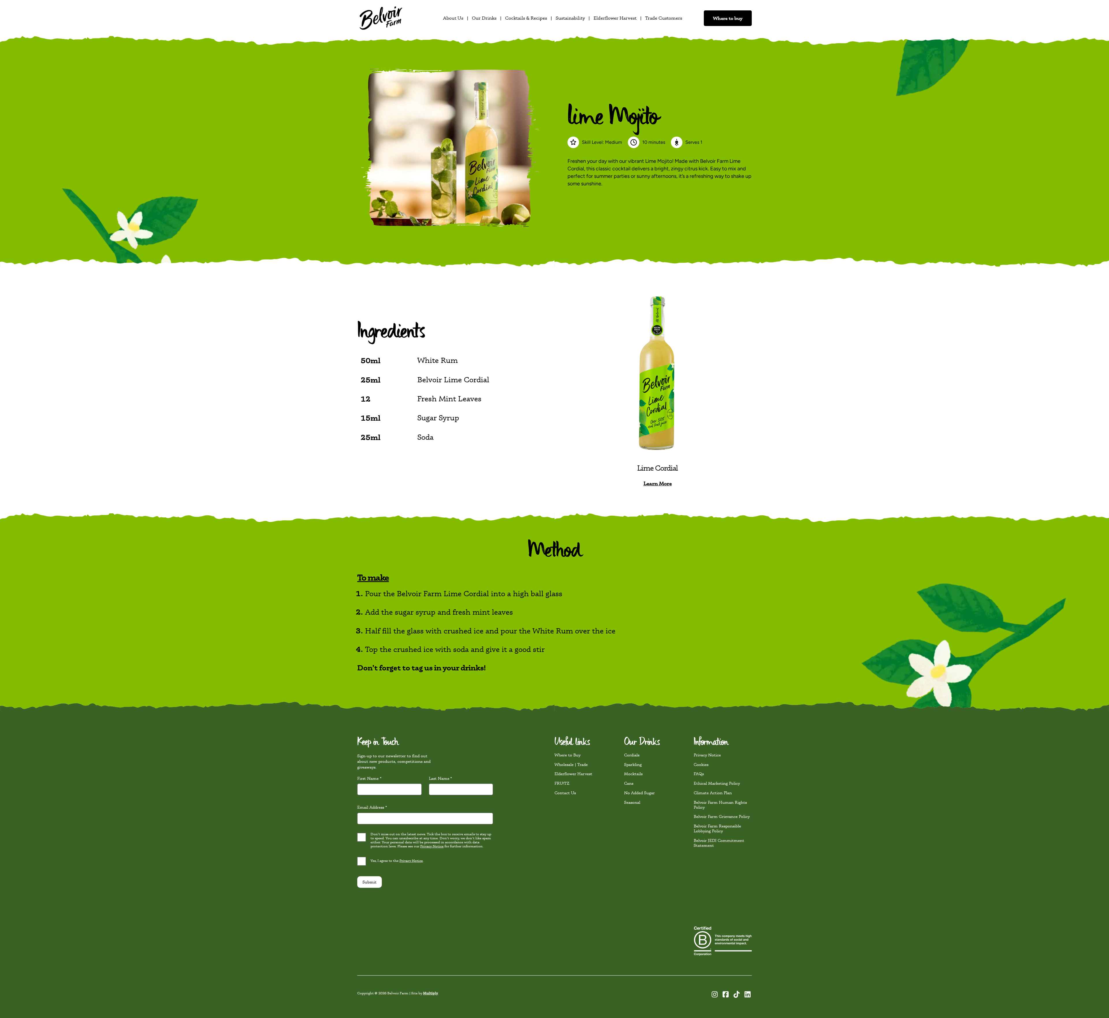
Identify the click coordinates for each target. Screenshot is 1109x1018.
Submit (465, 568)
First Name (466, 471)
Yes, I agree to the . (491, 549)
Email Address (468, 497)
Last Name (520, 471)
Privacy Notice (488, 536)
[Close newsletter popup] (667, 420)
